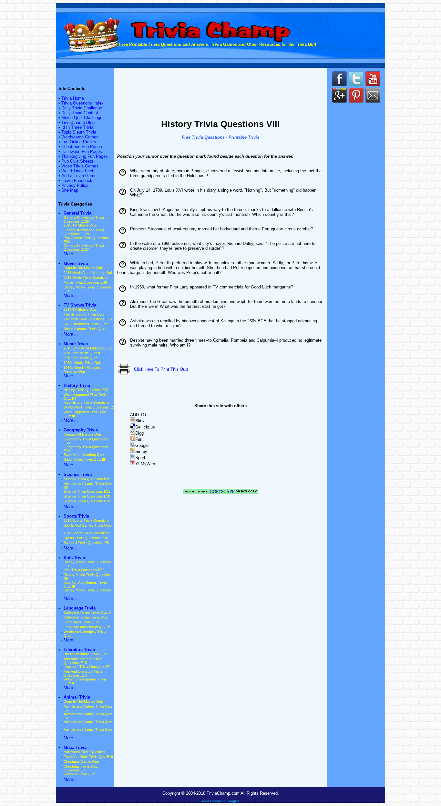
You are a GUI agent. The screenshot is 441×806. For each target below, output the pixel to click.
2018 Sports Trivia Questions (86, 520)
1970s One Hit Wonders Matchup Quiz (82, 369)
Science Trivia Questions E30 (87, 496)
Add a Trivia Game (79, 175)
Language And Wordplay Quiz (87, 627)
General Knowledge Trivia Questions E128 (84, 232)
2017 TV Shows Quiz (80, 309)
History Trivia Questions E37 (86, 390)
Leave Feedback (76, 180)
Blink (140, 420)
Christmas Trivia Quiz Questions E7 (81, 768)
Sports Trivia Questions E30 (86, 538)
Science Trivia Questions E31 (87, 491)
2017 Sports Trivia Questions (86, 533)
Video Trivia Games (79, 166)
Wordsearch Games (79, 137)
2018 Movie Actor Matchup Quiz (89, 273)
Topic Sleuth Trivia (78, 132)
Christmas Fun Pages (81, 146)
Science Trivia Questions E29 (87, 501)
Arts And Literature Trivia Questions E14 (83, 673)
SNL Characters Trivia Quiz (85, 324)
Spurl (140, 457)
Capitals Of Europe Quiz (83, 434)
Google (142, 445)
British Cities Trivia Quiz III (84, 459)
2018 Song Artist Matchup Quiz (88, 348)
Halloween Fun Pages (81, 151)
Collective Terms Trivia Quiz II (87, 612)
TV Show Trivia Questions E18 (88, 319)
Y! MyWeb (145, 463)
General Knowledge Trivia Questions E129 (84, 219)
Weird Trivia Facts (78, 170)
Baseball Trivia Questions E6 (86, 543)
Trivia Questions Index (82, 103)
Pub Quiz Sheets (77, 161)
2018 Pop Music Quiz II (82, 353)
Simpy (141, 451)
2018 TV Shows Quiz (80, 225)
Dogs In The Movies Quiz (84, 268)
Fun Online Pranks (78, 141)
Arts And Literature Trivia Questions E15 (83, 661)
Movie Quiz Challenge (81, 117)
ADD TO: (138, 414)
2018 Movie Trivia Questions (86, 277)
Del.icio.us (145, 427)
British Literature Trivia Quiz (85, 654)
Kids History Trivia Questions (86, 402)
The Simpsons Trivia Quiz (84, 314)
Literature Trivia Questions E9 (87, 667)
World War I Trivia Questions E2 (89, 407)
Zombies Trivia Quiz (79, 774)
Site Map (69, 190)
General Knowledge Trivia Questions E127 (84, 247)
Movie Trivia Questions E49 (85, 282)
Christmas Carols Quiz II (83, 761)
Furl (138, 439)
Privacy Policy (74, 185)
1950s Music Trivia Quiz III (85, 363)
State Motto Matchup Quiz (84, 455)
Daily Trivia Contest (79, 112)
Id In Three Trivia (77, 127)
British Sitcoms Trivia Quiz (84, 329)
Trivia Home (72, 98)
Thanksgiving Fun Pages (84, 156)
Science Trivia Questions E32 (87, 479)
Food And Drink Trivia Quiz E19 (88, 757)
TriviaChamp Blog (78, 122)
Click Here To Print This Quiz (161, 369)
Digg (139, 433)
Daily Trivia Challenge (81, 108)
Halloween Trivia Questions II (86, 752)
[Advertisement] (220, 94)
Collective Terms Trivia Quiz (86, 617)
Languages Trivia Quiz (81, 622)
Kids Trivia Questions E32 (84, 570)
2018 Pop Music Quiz (80, 358)
